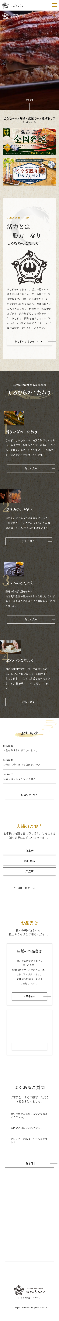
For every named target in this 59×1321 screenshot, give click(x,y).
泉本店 (29, 851)
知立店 (29, 871)
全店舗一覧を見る (25, 888)
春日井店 (29, 861)
